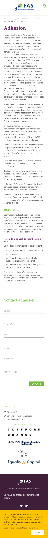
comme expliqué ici (11, 525)
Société (7, 311)
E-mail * (7, 348)
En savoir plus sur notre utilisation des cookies (20, 528)
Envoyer (36, 384)
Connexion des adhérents (44, 5)
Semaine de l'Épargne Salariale (19, 416)
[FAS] (24, 8)
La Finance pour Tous (16, 420)
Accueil (6, 19)
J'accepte (37, 533)
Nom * (6, 335)
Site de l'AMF (12, 412)
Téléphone (8, 359)
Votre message (10, 372)
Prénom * (8, 324)
